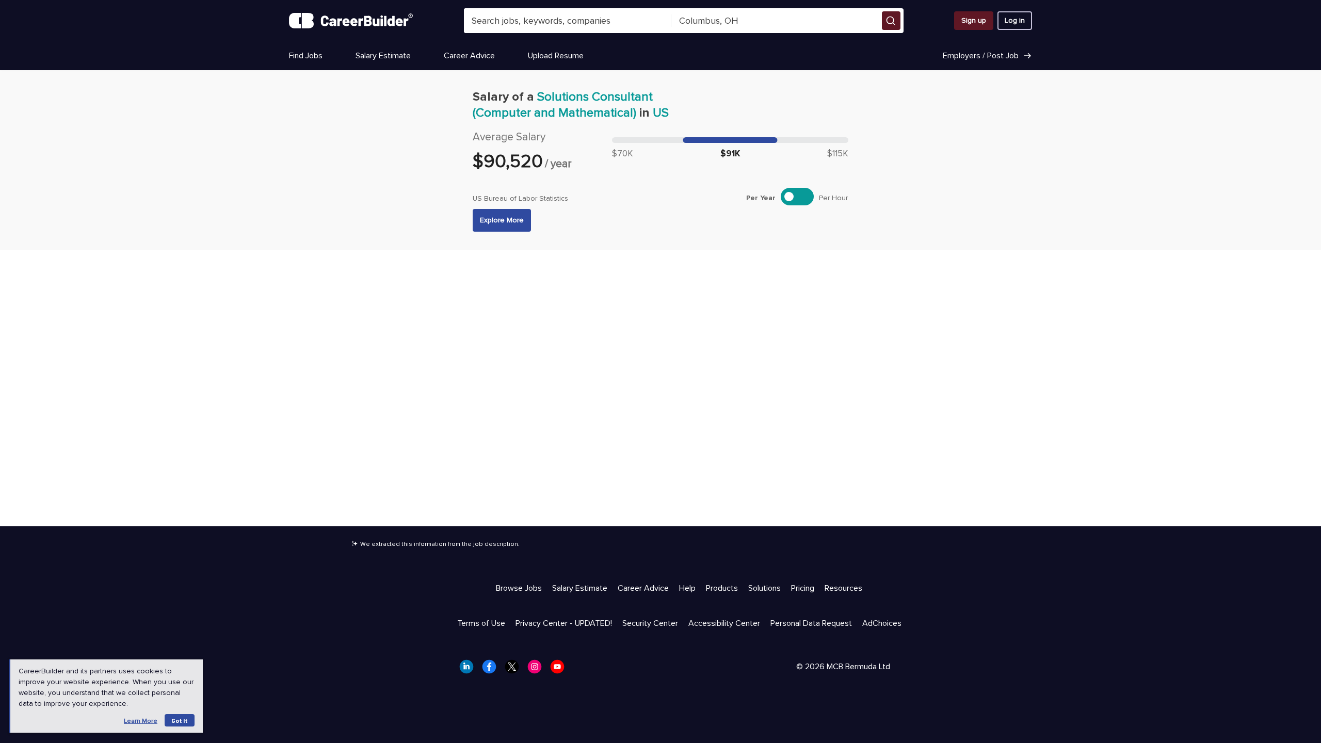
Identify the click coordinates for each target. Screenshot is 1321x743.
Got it (179, 720)
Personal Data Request (811, 623)
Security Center (650, 623)
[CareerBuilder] (351, 20)
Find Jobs (306, 56)
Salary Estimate (383, 56)
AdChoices (881, 623)
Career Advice (469, 56)
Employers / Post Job (981, 56)
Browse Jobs (519, 588)
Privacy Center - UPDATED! (563, 623)
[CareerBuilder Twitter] (515, 669)
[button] (891, 20)
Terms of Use (481, 623)
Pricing (802, 588)
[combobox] (567, 20)
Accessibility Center (724, 623)
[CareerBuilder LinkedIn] (469, 669)
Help (687, 588)
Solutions (764, 588)
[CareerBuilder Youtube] (560, 669)
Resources (843, 588)
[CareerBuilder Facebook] (492, 669)
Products (722, 588)
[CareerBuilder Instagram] (537, 669)
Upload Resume (556, 56)
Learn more (140, 721)
